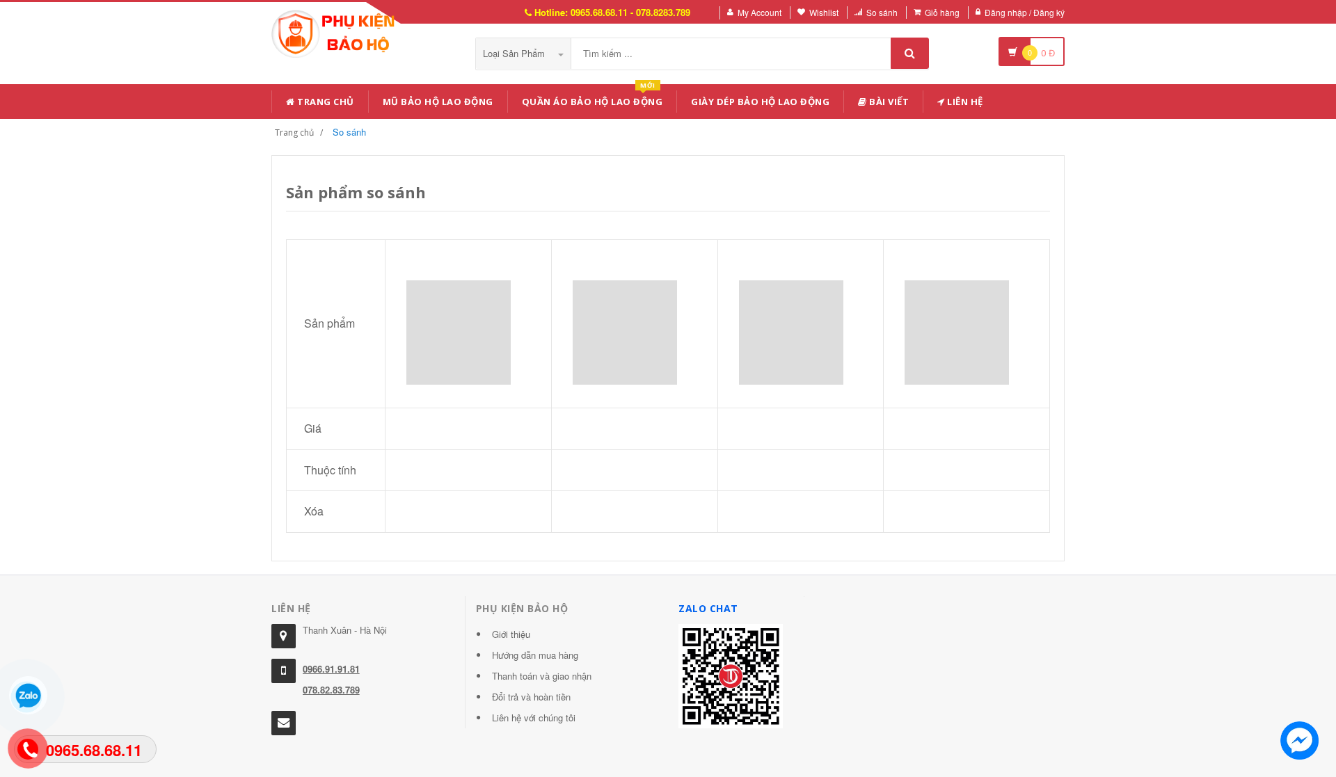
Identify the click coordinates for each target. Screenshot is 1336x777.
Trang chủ (324, 101)
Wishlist (823, 12)
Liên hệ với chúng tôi (533, 717)
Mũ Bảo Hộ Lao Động (438, 101)
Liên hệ (964, 101)
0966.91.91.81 (331, 668)
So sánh (882, 12)
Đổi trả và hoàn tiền (531, 696)
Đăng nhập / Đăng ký (1025, 12)
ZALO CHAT (708, 608)
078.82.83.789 (331, 689)
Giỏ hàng (942, 12)
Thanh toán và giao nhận (541, 675)
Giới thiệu (511, 634)
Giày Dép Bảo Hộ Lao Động (760, 101)
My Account (759, 12)
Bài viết (888, 101)
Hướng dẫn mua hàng (535, 655)
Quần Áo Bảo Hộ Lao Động (592, 99)
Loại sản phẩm (515, 53)
